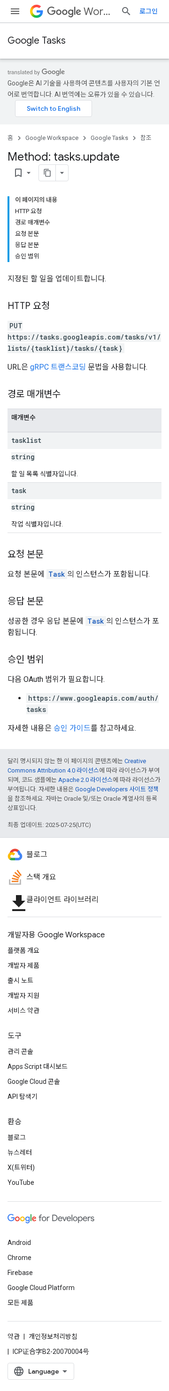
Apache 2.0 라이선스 (85, 779)
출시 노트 (20, 980)
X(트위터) (21, 1167)
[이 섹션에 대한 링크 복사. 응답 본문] (53, 602)
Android (19, 1242)
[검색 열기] (126, 11)
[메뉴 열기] (15, 11)
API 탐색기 (23, 1096)
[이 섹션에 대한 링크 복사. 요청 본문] (53, 555)
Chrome (19, 1257)
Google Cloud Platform (41, 1287)
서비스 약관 (23, 1010)
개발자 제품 (23, 965)
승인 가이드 (72, 728)
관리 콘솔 (20, 1051)
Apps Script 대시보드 (38, 1066)
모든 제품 (20, 1302)
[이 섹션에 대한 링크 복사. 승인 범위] (53, 660)
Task (56, 574)
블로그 (17, 1137)
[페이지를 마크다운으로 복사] (47, 173)
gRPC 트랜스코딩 (58, 367)
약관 (14, 1336)
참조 (146, 137)
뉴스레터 (20, 1152)
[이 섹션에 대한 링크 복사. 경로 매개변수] (70, 395)
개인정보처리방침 (53, 1336)
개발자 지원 (23, 995)
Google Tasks (37, 40)
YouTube (21, 1182)
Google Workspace (51, 137)
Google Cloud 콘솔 (34, 1081)
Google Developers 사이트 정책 (117, 789)
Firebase (20, 1272)
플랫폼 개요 (23, 950)
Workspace (98, 11)
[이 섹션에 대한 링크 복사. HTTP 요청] (59, 306)
